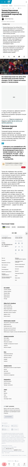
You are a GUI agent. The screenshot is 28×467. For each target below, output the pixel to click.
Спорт (5, 389)
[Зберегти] (24, 57)
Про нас (3, 258)
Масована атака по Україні (10, 312)
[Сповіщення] (26, 2)
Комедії (5, 359)
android (6, 426)
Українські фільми (8, 355)
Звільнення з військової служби (11, 322)
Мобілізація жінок (8, 326)
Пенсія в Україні (7, 347)
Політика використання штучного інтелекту (7, 277)
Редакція (3, 260)
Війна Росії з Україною (10, 303)
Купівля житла (7, 383)
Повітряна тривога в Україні (10, 310)
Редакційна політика (6, 262)
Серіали (5, 361)
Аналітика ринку (7, 381)
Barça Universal (11, 21)
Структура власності (19, 273)
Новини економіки (9, 336)
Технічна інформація (19, 266)
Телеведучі (4, 267)
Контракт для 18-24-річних (10, 328)
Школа (5, 369)
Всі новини (7, 287)
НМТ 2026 (6, 371)
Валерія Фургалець (9, 18)
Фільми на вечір (7, 357)
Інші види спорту (7, 398)
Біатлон (5, 396)
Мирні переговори (8, 308)
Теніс (5, 395)
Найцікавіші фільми (8, 353)
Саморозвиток (7, 373)
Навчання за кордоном (9, 375)
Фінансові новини (8, 341)
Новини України (7, 291)
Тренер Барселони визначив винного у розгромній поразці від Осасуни (20, 5)
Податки (6, 345)
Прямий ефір (7, 293)
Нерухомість (7, 379)
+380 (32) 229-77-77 (10, 448)
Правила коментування (20, 264)
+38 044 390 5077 (18, 237)
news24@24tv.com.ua (6, 237)
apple (15, 426)
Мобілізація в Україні (9, 320)
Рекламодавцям (5, 269)
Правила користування (6, 271)
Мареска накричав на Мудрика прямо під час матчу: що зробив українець (12, 120)
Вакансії (16, 271)
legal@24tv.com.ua (17, 449)
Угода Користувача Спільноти (19, 262)
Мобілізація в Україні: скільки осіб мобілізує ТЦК (15, 331)
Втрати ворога (7, 316)
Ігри (16, 280)
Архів (16, 275)
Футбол (11, 5)
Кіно (5, 352)
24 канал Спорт (5, 5)
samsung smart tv (15, 429)
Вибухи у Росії (7, 314)
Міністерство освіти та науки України (12, 367)
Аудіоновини (7, 296)
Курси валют (7, 340)
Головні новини (7, 289)
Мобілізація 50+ (7, 324)
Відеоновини (7, 295)
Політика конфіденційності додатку (20, 259)
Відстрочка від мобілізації (10, 329)
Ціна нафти (6, 338)
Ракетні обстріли (7, 305)
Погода (5, 298)
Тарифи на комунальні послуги (11, 343)
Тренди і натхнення (8, 385)
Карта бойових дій (8, 307)
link (15, 243)
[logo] (8, 1)
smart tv (6, 429)
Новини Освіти (8, 365)
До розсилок (8, 416)
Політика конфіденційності (5, 274)
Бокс (5, 391)
